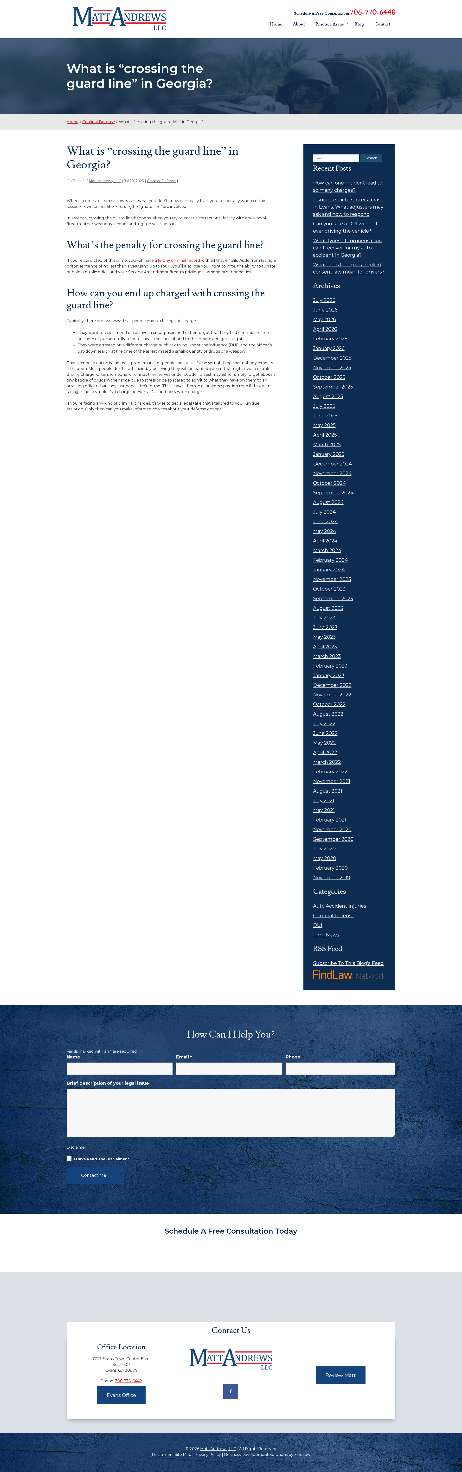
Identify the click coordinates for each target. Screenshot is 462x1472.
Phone (293, 1057)
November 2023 (332, 579)
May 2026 (324, 319)
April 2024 (325, 541)
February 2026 (330, 339)
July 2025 (324, 406)
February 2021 (329, 820)
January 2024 (329, 570)
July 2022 (324, 723)
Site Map (183, 1454)
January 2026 (329, 348)
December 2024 (332, 464)
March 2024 (327, 550)
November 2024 (332, 473)
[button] (457, 1437)
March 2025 (327, 444)
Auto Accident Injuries (339, 906)
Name (73, 1057)
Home (276, 24)
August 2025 (328, 396)
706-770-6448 (372, 12)
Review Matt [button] (340, 1375)
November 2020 (332, 829)
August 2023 (328, 608)
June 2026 (325, 310)
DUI (317, 925)
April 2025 (325, 435)
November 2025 (332, 367)
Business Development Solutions (256, 1454)
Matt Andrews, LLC (105, 181)
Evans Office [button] (121, 1395)
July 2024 (324, 512)
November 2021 (331, 781)
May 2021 (324, 810)
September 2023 (333, 598)
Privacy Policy (207, 1454)
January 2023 (328, 675)
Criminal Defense (161, 181)
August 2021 (327, 791)
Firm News (326, 935)
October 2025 (329, 377)
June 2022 (325, 733)
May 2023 (324, 637)
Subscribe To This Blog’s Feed (348, 963)
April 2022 (325, 752)
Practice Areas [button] (329, 24)
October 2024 (329, 483)
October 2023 (329, 589)
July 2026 (324, 300)
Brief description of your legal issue (108, 1083)
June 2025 (325, 416)
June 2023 (325, 627)
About (299, 24)
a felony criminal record (177, 260)
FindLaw (302, 1454)
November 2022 (332, 695)
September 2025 (333, 387)
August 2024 (328, 502)
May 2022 (324, 743)
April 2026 (325, 329)
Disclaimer (76, 1147)
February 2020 (330, 868)
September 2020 (333, 839)
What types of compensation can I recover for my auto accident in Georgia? (347, 248)
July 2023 (324, 618)
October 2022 (329, 704)
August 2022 (328, 714)
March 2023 (327, 656)
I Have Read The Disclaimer (101, 1159)
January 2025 (328, 454)
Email (184, 1057)
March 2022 (327, 762)
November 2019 (331, 877)
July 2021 (323, 800)
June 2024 (325, 521)
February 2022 (330, 772)
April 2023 (325, 647)
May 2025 (324, 425)
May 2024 (324, 531)
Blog (359, 24)
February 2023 (330, 666)
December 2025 (332, 358)
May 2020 (324, 858)
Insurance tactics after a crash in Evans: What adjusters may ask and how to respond (348, 207)
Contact (382, 24)
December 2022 (332, 685)
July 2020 (324, 849)
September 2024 (333, 493)
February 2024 (330, 560)
